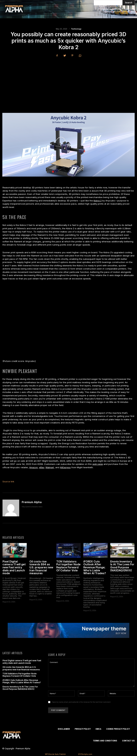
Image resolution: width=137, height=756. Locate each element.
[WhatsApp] (80, 55)
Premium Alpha (32, 502)
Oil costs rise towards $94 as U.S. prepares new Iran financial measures (41, 567)
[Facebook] (57, 55)
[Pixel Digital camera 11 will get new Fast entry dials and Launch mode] (15, 550)
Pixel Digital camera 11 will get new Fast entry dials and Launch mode (14, 567)
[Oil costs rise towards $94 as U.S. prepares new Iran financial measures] (41, 550)
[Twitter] (64, 55)
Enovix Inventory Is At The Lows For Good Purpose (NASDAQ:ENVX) (122, 566)
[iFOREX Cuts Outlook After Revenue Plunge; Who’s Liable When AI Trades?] (95, 550)
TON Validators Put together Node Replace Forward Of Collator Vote (68, 566)
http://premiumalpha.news (32, 507)
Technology (76, 29)
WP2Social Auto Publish (55, 754)
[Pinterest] (72, 55)
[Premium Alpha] (11, 508)
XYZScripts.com (85, 754)
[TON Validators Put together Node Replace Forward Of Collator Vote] (68, 550)
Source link (8, 481)
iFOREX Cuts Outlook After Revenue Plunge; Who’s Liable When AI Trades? (94, 567)
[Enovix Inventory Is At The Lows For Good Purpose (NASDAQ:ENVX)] (122, 550)
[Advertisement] (68, 85)
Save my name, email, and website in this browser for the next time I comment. (81, 702)
